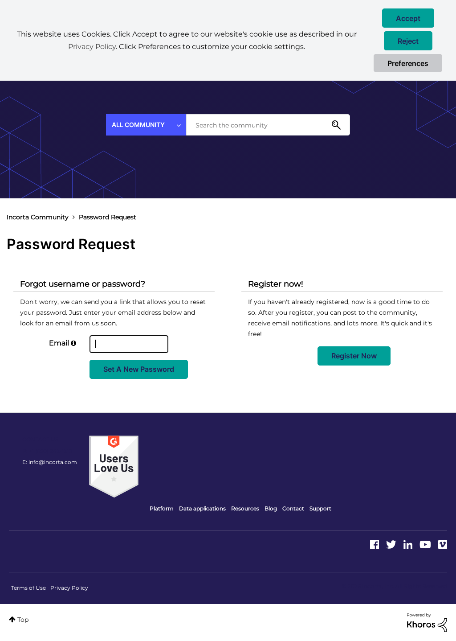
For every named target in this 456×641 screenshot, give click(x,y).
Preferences (407, 63)
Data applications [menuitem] (202, 508)
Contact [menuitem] (293, 508)
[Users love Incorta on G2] (114, 466)
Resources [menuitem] (245, 508)
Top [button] (22, 620)
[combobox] (268, 125)
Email (59, 343)
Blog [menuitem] (271, 508)
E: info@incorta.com (49, 462)
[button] (408, 18)
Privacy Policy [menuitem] (69, 587)
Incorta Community (38, 217)
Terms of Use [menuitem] (28, 587)
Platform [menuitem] (162, 508)
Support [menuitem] (320, 508)
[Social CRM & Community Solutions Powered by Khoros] (427, 622)
